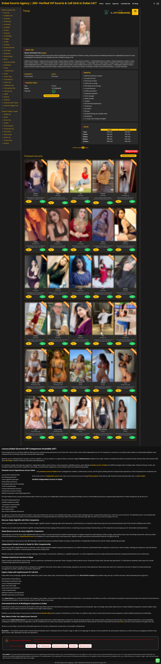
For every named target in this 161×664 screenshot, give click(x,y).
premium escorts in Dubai (48, 471)
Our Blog (135, 4)
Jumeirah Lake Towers (11, 103)
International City (9, 88)
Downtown (7, 65)
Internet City (8, 91)
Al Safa (6, 42)
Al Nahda (7, 27)
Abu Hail (6, 13)
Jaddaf (6, 94)
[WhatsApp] (43, 201)
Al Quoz (43, 53)
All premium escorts (128, 156)
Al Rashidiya (7, 36)
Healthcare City (9, 85)
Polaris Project (85, 646)
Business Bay (8, 56)
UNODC (73, 646)
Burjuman (7, 53)
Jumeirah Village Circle (11, 105)
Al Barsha (7, 18)
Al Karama (7, 24)
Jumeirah (7, 100)
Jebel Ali (6, 97)
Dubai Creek (8, 76)
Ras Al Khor (7, 132)
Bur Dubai (7, 50)
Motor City (7, 120)
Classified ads (125, 4)
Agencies (116, 4)
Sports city (7, 137)
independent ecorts (52, 476)
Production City (9, 129)
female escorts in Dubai (99, 465)
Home (101, 4)
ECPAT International (60, 646)
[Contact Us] (157, 3)
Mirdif (6, 117)
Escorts (108, 4)
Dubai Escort (9, 71)
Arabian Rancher (9, 47)
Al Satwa (6, 45)
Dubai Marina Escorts (27, 536)
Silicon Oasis (8, 134)
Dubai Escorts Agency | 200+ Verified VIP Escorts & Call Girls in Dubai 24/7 (49, 3)
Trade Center (8, 140)
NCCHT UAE (31, 646)
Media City (7, 114)
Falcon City (7, 82)
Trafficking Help (44, 646)
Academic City (8, 16)
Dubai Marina (8, 79)
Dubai (6, 68)
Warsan (6, 143)
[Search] (154, 3)
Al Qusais (7, 33)
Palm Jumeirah (8, 126)
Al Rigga (6, 39)
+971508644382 (121, 12)
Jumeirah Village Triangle (10, 111)
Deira (5, 59)
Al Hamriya (7, 21)
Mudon (6, 123)
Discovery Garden (9, 62)
